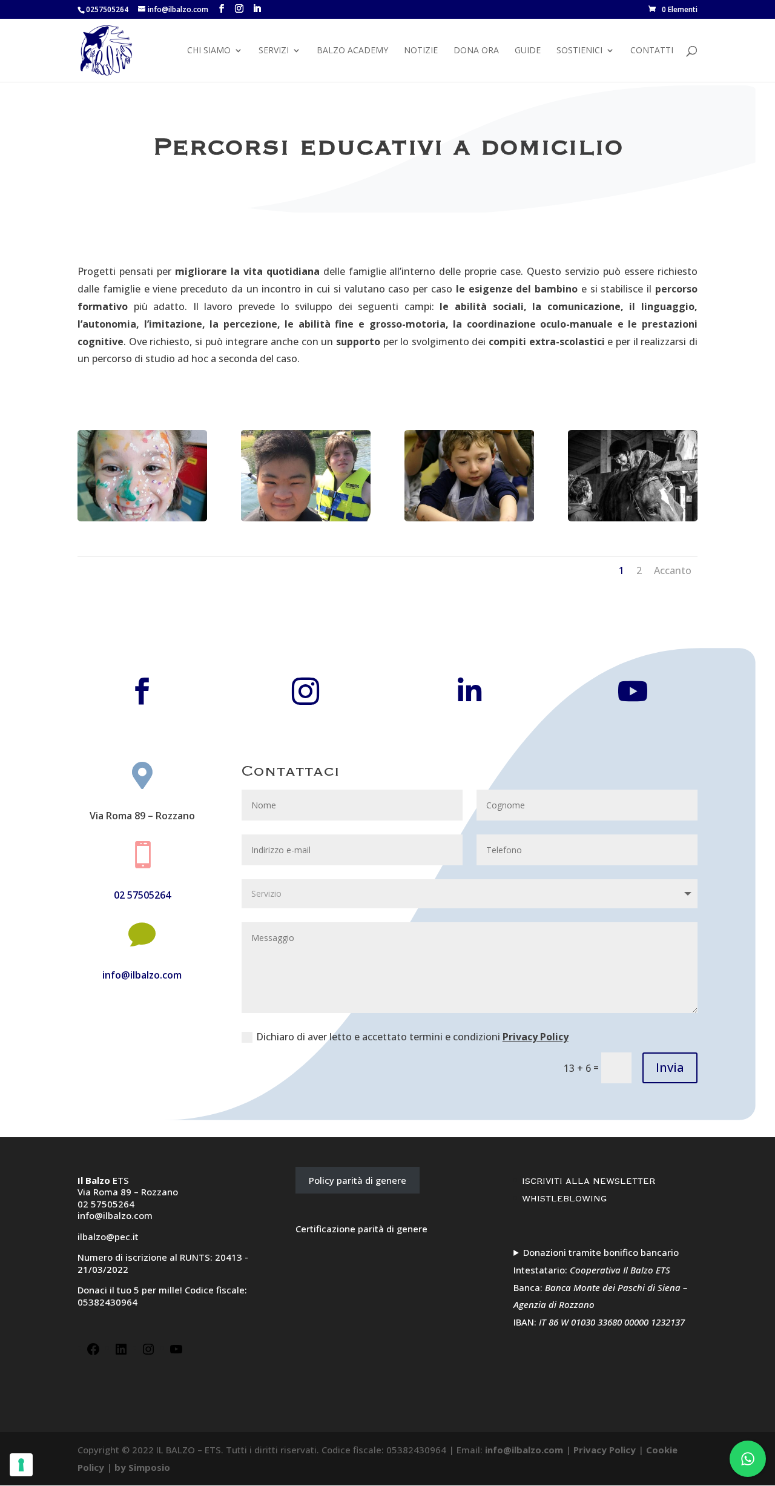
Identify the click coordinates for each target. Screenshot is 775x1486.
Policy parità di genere (357, 1180)
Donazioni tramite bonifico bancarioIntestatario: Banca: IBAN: (600, 1287)
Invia (670, 1067)
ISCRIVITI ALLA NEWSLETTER (588, 1181)
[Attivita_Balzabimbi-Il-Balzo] (469, 517)
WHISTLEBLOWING (564, 1199)
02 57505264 (142, 895)
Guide (528, 51)
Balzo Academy (352, 51)
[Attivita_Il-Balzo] (306, 517)
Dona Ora (476, 51)
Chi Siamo (209, 51)
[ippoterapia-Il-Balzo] (633, 517)
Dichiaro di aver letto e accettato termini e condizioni (412, 1036)
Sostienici (579, 51)
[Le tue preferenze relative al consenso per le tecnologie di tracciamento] (21, 1464)
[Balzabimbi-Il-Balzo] (142, 517)
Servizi (274, 51)
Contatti (651, 51)
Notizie (421, 51)
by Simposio (142, 1467)
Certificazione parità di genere (361, 1229)
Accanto (672, 570)
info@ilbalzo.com (142, 975)
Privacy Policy (536, 1036)
